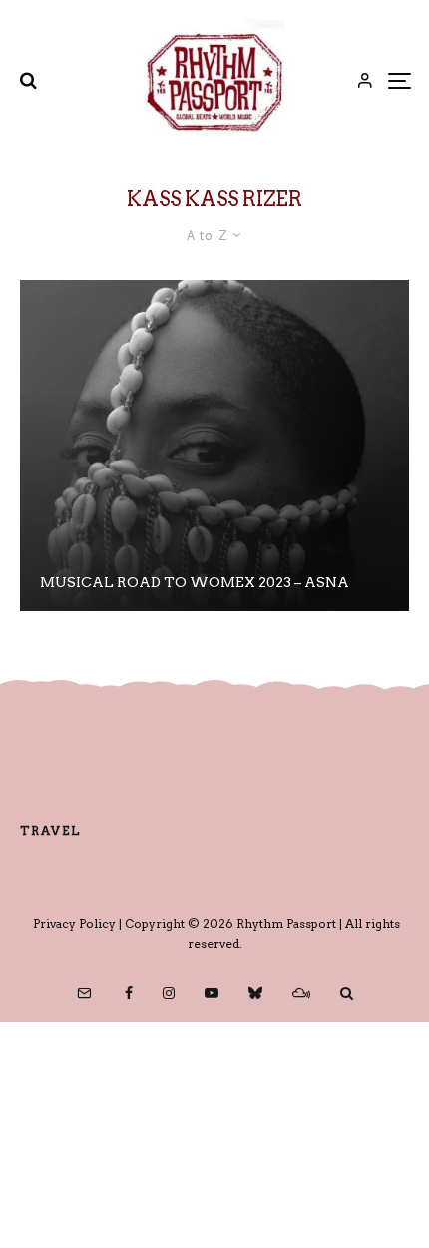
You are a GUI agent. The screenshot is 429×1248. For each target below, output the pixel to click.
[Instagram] (169, 993)
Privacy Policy (74, 923)
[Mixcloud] (301, 993)
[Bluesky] (255, 993)
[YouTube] (211, 993)
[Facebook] (129, 993)
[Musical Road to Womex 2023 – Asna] (214, 445)
